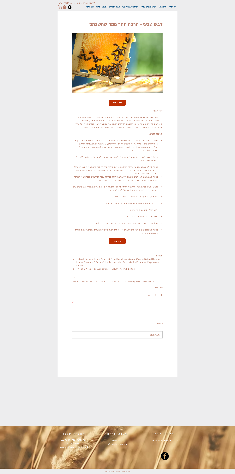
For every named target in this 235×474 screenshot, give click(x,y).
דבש (119, 281)
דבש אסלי (103, 281)
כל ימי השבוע (117, 440)
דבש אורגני (76, 281)
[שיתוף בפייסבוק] (161, 295)
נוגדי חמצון (94, 281)
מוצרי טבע (159, 287)
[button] (62, 7)
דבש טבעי (152, 281)
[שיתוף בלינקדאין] (149, 295)
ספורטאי (85, 281)
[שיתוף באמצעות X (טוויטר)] (155, 295)
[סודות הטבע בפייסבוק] (165, 456)
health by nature (134, 281)
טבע (124, 281)
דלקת (144, 281)
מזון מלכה (113, 281)
